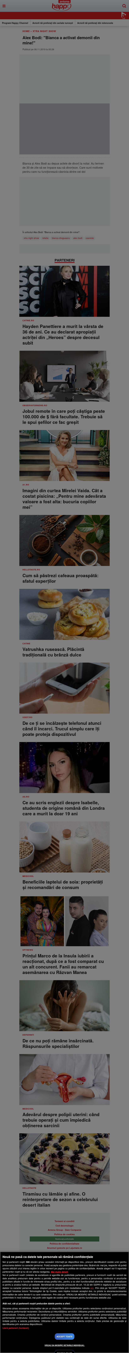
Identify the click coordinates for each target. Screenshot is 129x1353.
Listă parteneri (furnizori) (16, 1327)
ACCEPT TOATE (64, 1336)
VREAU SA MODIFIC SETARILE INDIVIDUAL (64, 1345)
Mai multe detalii (59, 1271)
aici (92, 1288)
